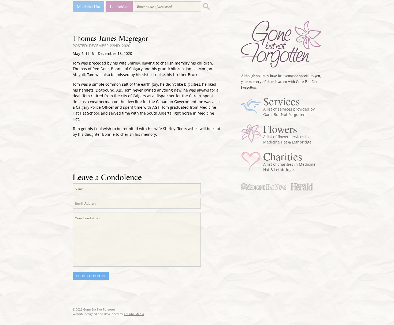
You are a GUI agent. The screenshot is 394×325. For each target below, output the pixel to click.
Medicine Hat (88, 6)
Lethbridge (119, 6)
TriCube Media (134, 314)
